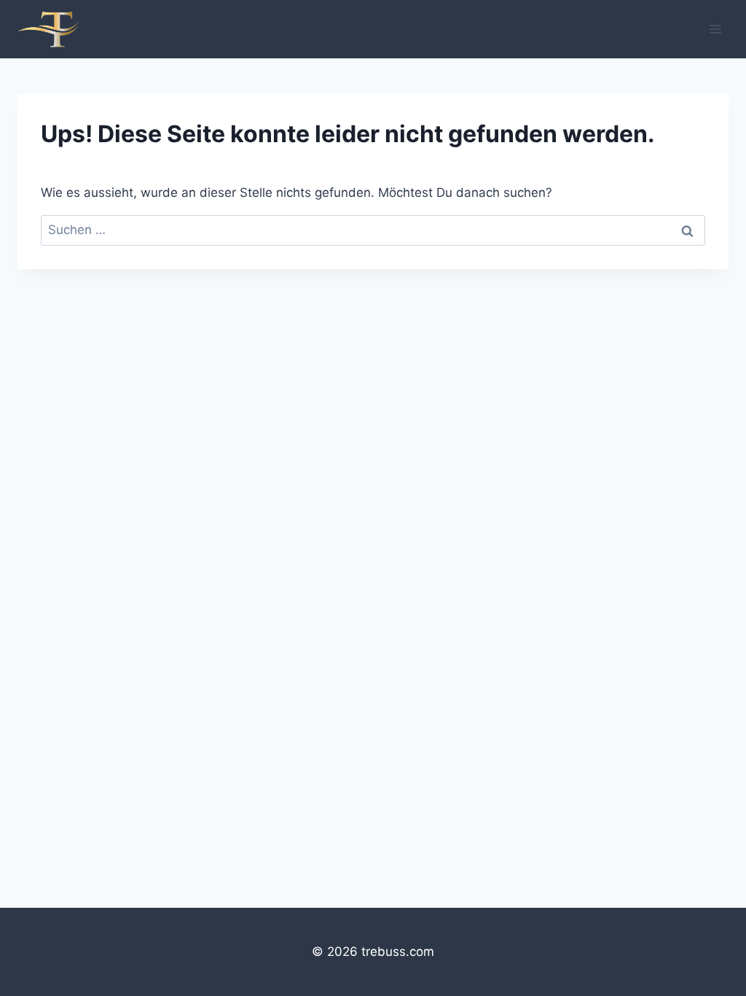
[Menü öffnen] (715, 28)
